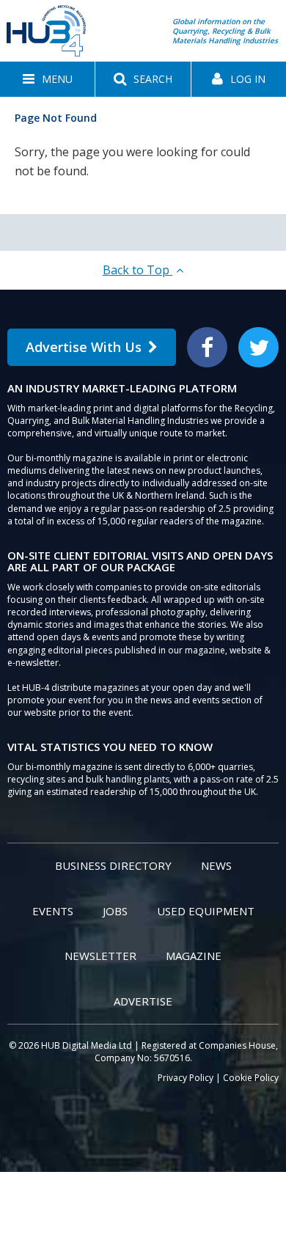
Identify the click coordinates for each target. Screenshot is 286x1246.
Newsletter (100, 955)
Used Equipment (205, 911)
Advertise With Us (84, 347)
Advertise (143, 1001)
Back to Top (137, 270)
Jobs (115, 911)
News (216, 865)
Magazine (193, 955)
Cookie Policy (251, 1077)
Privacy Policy (185, 1077)
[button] (47, 79)
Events (52, 911)
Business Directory (113, 865)
